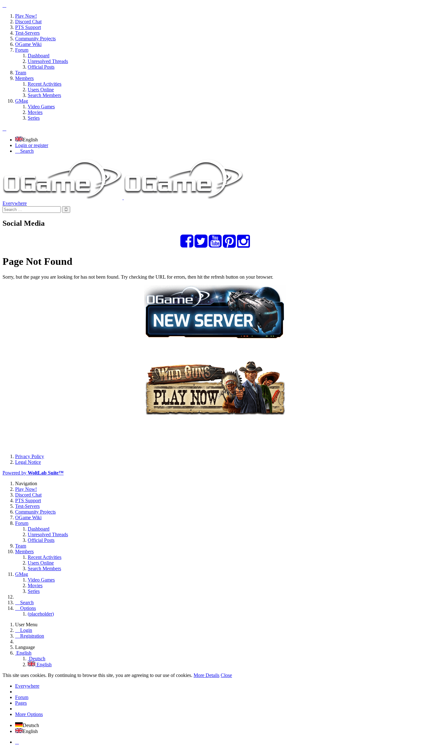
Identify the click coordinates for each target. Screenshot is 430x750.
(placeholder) (41, 613)
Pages (21, 703)
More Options (29, 714)
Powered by (33, 472)
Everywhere (15, 203)
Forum (21, 697)
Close (226, 675)
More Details (206, 675)
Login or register (31, 145)
